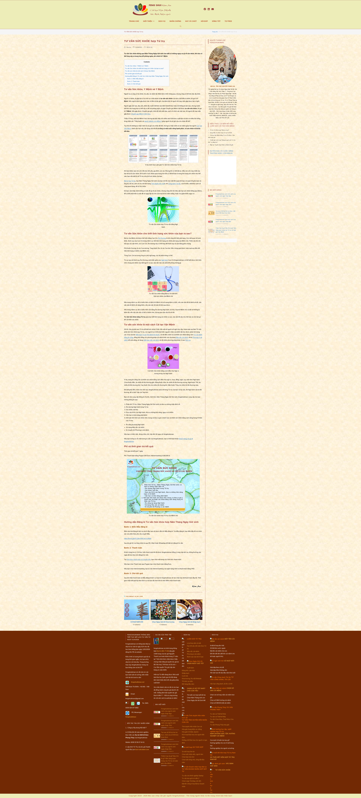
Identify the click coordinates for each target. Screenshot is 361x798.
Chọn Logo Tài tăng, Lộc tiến (191, 781)
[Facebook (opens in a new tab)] (205, 9)
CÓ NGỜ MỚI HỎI (136, 622)
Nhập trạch (185, 673)
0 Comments (225, 198)
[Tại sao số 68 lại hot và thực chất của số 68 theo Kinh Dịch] (211, 213)
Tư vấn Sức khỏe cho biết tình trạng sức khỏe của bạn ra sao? (144, 68)
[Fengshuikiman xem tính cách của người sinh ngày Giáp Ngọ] (211, 196)
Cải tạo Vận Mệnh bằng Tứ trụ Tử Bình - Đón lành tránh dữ (221, 136)
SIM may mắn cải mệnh (151, 340)
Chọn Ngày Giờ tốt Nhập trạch (190, 622)
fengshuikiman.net (137, 682)
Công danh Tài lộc (174, 183)
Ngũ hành (164, 260)
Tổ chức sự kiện (187, 681)
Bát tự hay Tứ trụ (129, 181)
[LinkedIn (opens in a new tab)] (209, 9)
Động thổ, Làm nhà (188, 670)
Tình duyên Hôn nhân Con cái (192, 726)
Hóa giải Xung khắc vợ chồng (192, 729)
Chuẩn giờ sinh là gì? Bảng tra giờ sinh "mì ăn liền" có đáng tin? (221, 141)
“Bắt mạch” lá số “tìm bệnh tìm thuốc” (148, 335)
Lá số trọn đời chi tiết (194, 643)
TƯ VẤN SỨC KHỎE (222, 770)
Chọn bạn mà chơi (188, 757)
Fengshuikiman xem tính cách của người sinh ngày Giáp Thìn (169, 723)
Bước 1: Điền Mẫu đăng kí (135, 78)
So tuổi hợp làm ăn (188, 751)
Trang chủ (215, 31)
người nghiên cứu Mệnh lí (153, 121)
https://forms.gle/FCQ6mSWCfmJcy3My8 (137, 538)
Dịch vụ (187, 340)
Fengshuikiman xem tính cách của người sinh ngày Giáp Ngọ (169, 711)
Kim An (129, 47)
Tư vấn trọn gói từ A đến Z (190, 778)
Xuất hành (190, 668)
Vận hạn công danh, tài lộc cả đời (221, 684)
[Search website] (180, 26)
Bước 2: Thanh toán (133, 81)
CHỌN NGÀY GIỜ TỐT (195, 663)
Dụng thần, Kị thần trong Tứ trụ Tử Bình (221, 132)
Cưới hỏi (185, 676)
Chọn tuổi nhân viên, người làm (192, 754)
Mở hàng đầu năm (188, 684)
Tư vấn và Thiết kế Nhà (218, 714)
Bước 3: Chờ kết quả (133, 84)
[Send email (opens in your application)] (213, 9)
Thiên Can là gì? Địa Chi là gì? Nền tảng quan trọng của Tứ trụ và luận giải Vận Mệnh (226, 230)
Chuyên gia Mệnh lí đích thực (141, 114)
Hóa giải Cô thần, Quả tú (190, 732)
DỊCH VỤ (149, 47)
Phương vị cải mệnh (194, 654)
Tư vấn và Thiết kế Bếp (218, 716)
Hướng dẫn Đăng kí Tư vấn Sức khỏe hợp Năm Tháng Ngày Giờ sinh (146, 76)
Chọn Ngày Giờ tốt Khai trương (163, 622)
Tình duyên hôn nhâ (158, 183)
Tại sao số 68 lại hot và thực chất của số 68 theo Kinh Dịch (169, 735)
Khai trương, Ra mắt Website (191, 678)
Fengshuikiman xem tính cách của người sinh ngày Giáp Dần (169, 746)
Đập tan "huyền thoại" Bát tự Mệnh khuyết (221, 145)
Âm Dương (162, 238)
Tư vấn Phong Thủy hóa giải (219, 725)
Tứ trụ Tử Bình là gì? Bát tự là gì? (219, 130)
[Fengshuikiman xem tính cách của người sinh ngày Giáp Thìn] (211, 204)
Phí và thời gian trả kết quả (133, 73)
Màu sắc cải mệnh (182, 337)
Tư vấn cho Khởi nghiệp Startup (192, 775)
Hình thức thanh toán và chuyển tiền (139, 559)
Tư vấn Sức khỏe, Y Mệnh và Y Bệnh (136, 66)
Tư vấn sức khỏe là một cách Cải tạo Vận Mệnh (140, 71)
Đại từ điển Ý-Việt (163, 651)
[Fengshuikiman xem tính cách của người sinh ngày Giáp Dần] (211, 221)
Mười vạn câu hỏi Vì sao (195, 657)
